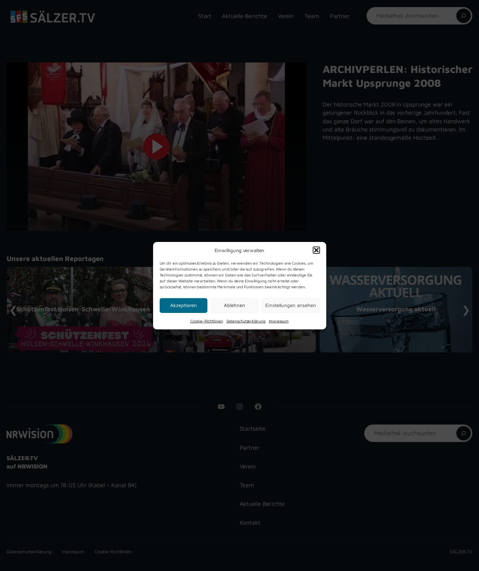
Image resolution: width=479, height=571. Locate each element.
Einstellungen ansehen (290, 305)
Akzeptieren (183, 305)
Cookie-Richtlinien (206, 320)
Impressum (279, 320)
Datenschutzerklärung (246, 320)
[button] (316, 250)
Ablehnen (234, 305)
